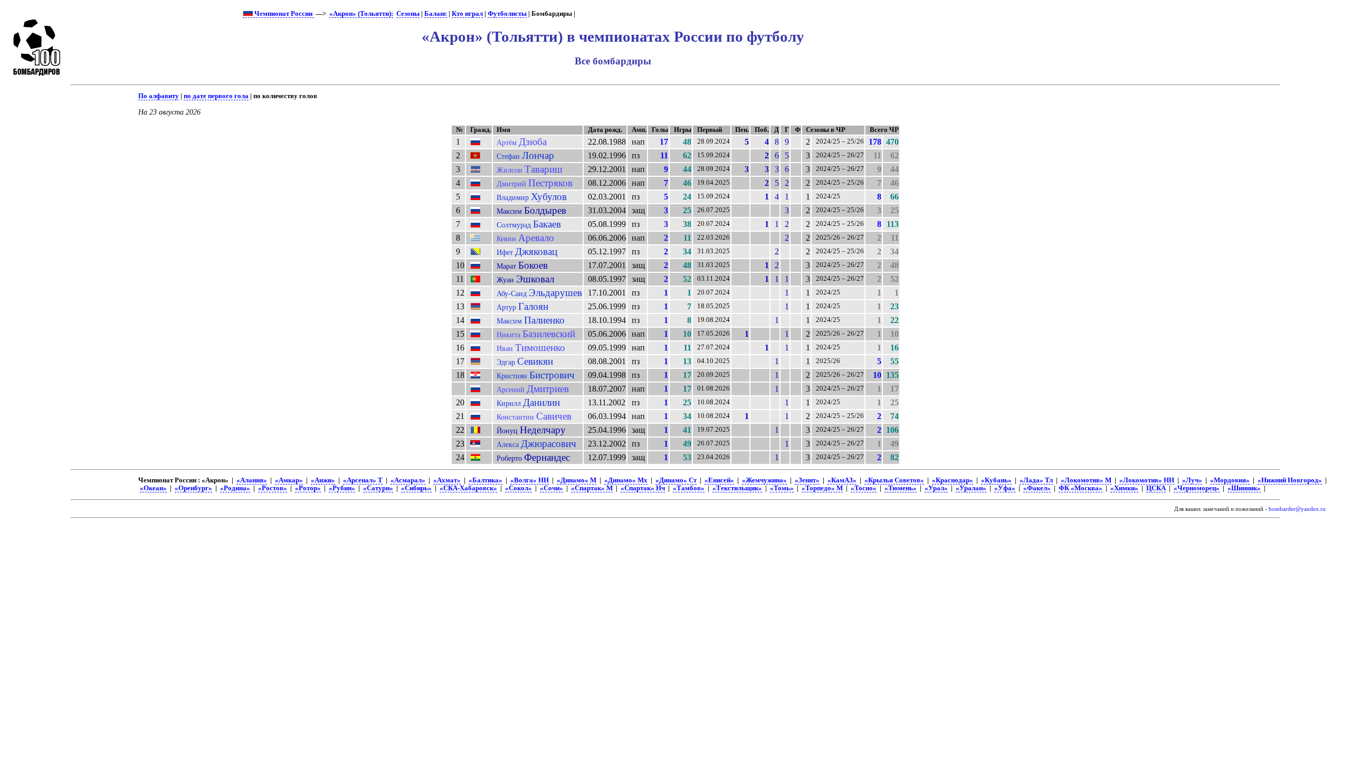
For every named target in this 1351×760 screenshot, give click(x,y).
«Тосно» (864, 488)
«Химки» (1124, 488)
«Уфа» (1004, 488)
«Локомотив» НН (1146, 480)
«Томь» (782, 488)
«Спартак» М (592, 488)
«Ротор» (308, 488)
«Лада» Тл (1036, 480)
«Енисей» (719, 480)
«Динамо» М (576, 480)
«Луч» (1192, 480)
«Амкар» (289, 480)
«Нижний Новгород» (1290, 480)
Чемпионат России (283, 13)
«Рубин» (342, 488)
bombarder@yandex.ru (1297, 509)
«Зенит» (807, 480)
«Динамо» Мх (626, 480)
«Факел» (1037, 488)
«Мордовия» (1230, 480)
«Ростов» (272, 488)
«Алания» (251, 480)
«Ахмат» (447, 480)
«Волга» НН (529, 480)
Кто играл (467, 13)
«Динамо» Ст (676, 480)
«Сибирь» (416, 488)
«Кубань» (996, 480)
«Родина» (235, 488)
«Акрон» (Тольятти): (361, 13)
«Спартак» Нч (643, 488)
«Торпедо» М (822, 488)
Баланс (435, 13)
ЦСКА (1156, 488)
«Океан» (153, 488)
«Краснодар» (952, 480)
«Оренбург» (193, 488)
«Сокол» (518, 488)
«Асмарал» (408, 480)
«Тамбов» (689, 488)
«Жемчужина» (764, 480)
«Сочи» (551, 488)
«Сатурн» (378, 488)
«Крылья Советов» (894, 480)
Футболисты (507, 13)
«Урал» (936, 488)
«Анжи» (323, 480)
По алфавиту (158, 96)
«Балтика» (485, 480)
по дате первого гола (216, 96)
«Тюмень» (900, 488)
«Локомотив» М (1086, 480)
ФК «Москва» (1080, 488)
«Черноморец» (1197, 488)
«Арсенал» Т (363, 480)
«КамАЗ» (842, 480)
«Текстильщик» (737, 488)
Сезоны (408, 13)
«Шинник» (1244, 488)
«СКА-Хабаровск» (468, 488)
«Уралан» (971, 488)
